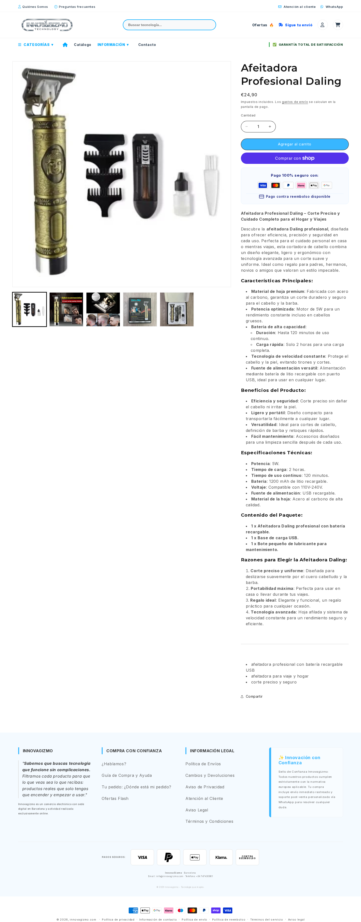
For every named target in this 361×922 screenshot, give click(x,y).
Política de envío (194, 919)
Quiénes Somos (35, 7)
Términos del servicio (266, 919)
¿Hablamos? (114, 763)
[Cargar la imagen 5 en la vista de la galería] (177, 309)
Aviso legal (296, 919)
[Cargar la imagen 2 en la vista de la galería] (66, 309)
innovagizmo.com (83, 919)
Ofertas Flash (115, 798)
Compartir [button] (254, 696)
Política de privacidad (118, 919)
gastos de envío (295, 102)
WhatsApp (334, 7)
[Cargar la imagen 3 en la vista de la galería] (103, 309)
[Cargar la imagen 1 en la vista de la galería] (29, 309)
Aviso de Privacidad (204, 786)
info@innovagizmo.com (169, 876)
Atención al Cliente (204, 798)
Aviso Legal (196, 810)
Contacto (147, 45)
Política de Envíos (203, 763)
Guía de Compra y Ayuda (127, 775)
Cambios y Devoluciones (210, 775)
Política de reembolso (229, 919)
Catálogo (82, 45)
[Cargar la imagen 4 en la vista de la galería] (140, 309)
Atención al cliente (299, 7)
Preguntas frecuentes (77, 7)
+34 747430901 (204, 876)
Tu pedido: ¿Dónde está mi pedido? (136, 786)
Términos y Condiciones (209, 821)
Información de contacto (158, 919)
